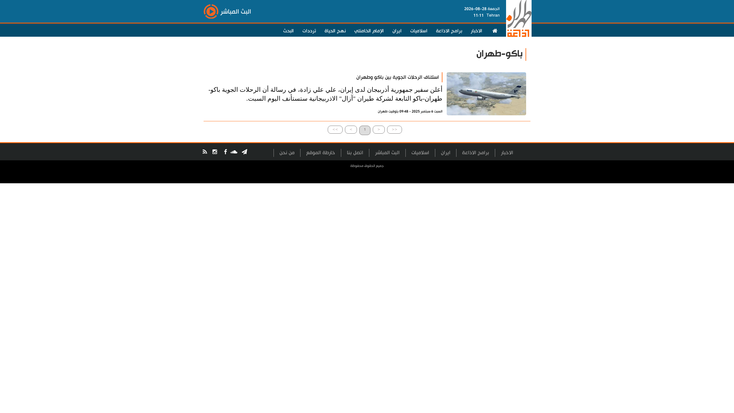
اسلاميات (418, 31)
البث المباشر (387, 153)
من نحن (287, 153)
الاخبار (476, 31)
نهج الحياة (335, 31)
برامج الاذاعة (449, 31)
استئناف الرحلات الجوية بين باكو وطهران (397, 77)
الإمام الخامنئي (369, 31)
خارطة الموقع (320, 153)
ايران (397, 31)
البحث (288, 31)
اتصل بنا (355, 153)
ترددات (309, 31)
